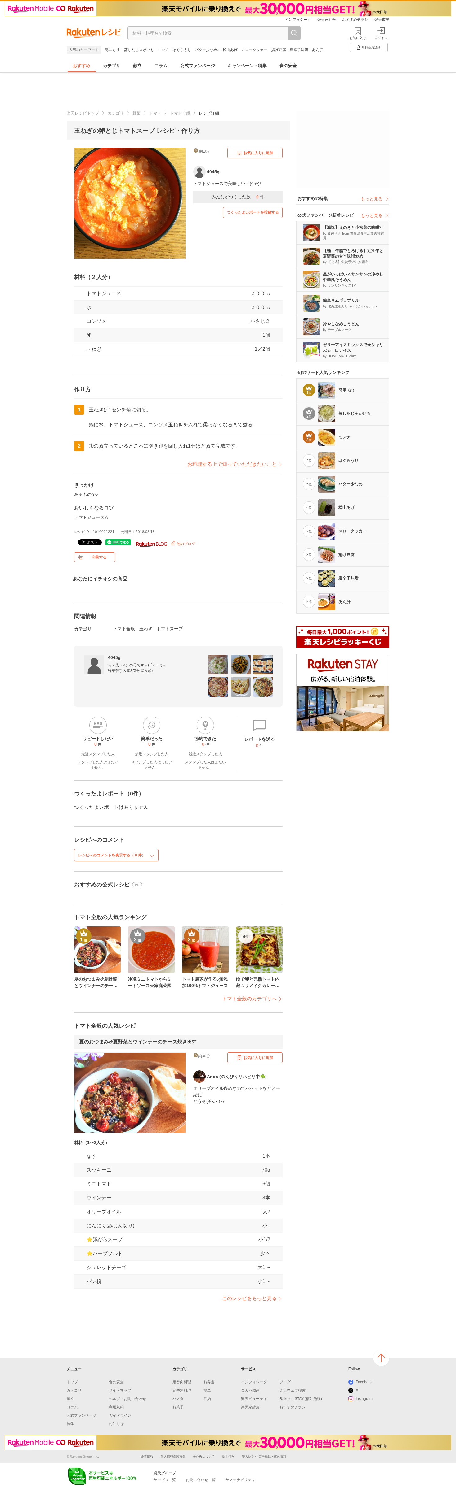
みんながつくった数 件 (238, 196)
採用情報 (228, 1456)
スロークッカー (254, 50)
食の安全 (288, 65)
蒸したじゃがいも (139, 50)
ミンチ (163, 50)
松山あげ (230, 50)
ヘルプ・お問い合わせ (127, 1399)
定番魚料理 (181, 1390)
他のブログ (185, 544)
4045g (114, 657)
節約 (207, 1399)
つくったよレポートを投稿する (253, 212)
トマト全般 (180, 113)
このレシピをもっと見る (249, 1298)
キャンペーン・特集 (247, 65)
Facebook (364, 1382)
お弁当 (209, 1382)
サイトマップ (120, 1390)
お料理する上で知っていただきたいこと (232, 464)
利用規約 (116, 1407)
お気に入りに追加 (258, 153)
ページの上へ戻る (381, 1358)
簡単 (207, 1390)
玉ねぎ (94, 349)
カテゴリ (111, 65)
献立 (137, 65)
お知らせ (116, 1424)
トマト (155, 113)
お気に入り (357, 38)
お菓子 (178, 1407)
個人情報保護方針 (173, 1456)
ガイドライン (120, 1415)
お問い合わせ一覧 (201, 1480)
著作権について (204, 1456)
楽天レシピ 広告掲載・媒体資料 (264, 1456)
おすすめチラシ (355, 19)
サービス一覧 (165, 1480)
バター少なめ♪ (207, 50)
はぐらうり (181, 50)
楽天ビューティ (254, 1399)
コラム (161, 65)
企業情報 (147, 1456)
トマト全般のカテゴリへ (249, 998)
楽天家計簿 (326, 19)
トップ (72, 1382)
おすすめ (81, 65)
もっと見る (371, 199)
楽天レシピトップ (83, 113)
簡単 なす (112, 50)
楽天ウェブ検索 (292, 1390)
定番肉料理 (181, 1382)
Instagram (364, 1399)
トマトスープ (170, 628)
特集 (70, 1424)
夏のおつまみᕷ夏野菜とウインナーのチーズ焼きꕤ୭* (137, 1041)
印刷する (99, 557)
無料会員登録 (371, 47)
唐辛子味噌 (299, 50)
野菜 (136, 113)
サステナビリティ (240, 1480)
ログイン (381, 38)
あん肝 (317, 50)
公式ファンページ (197, 65)
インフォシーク (298, 19)
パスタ (178, 1399)
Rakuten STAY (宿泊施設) (300, 1399)
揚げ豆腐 (278, 50)
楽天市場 (381, 19)
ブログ (285, 1382)
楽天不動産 (250, 1390)
